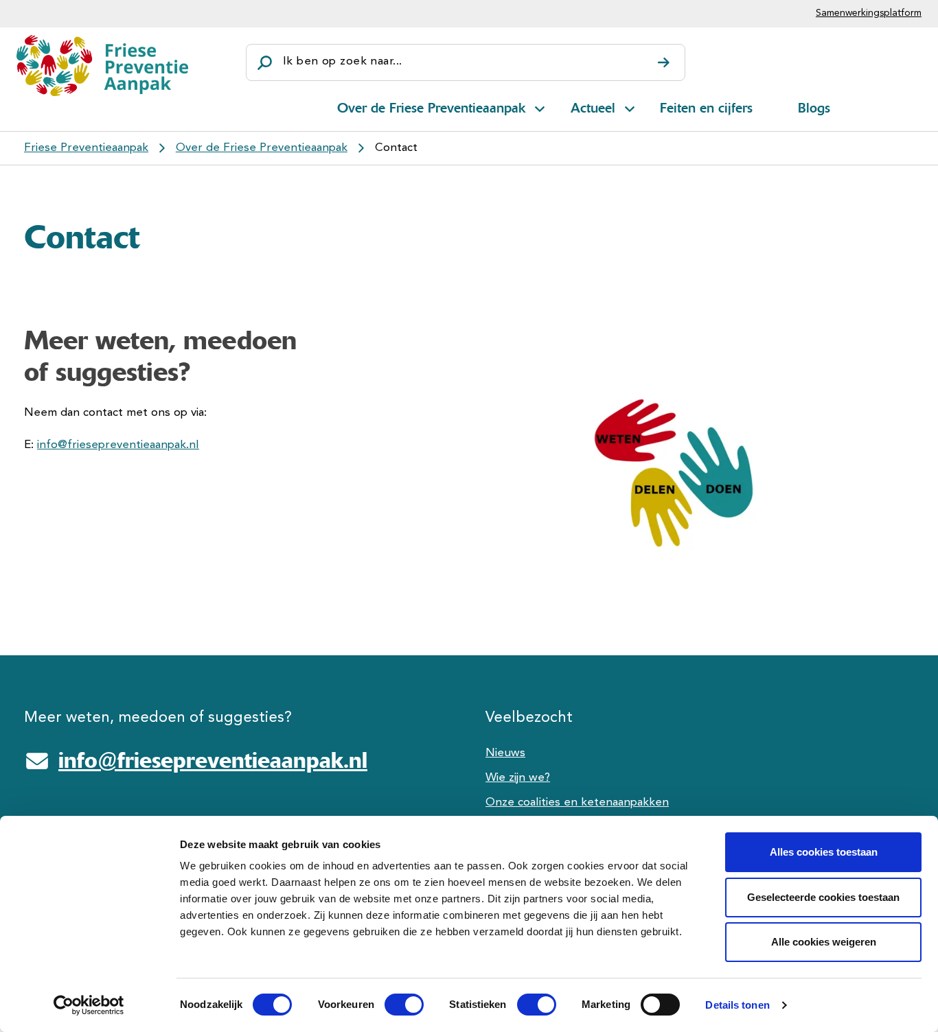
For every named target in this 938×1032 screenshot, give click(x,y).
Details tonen (737, 1005)
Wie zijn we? (517, 778)
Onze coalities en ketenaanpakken (577, 802)
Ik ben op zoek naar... (342, 61)
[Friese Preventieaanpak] (102, 65)
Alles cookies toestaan (824, 852)
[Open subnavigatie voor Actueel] (629, 106)
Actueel (593, 107)
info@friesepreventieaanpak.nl (118, 445)
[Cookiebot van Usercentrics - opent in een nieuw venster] (89, 1005)
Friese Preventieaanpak (86, 148)
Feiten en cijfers (706, 107)
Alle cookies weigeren (823, 942)
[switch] (392, 1005)
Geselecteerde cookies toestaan (823, 897)
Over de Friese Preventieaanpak (431, 107)
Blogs (814, 107)
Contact (396, 148)
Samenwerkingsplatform (869, 13)
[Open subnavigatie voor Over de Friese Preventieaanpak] (539, 106)
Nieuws (505, 753)
